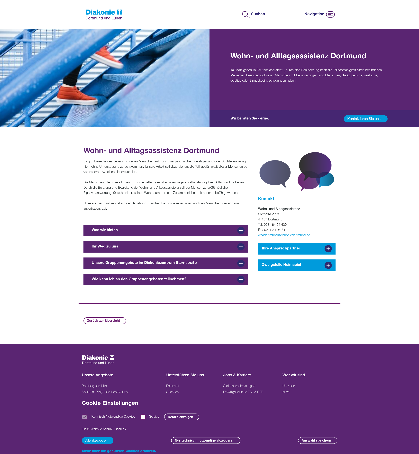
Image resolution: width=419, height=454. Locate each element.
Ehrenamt (172, 386)
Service (154, 417)
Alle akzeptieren (96, 441)
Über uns (288, 386)
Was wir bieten (105, 230)
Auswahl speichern (316, 441)
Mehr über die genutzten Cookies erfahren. (119, 451)
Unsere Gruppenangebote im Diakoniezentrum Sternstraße (144, 263)
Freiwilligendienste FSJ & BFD (243, 392)
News (286, 392)
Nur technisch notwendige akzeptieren (204, 441)
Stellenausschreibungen (239, 386)
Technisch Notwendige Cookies (113, 417)
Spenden (172, 392)
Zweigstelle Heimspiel (281, 265)
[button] (412, 447)
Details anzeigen (180, 417)
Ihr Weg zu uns (105, 247)
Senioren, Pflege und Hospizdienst (105, 392)
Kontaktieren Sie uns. (364, 119)
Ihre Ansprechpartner (281, 249)
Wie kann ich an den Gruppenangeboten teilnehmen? (139, 279)
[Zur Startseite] (103, 14)
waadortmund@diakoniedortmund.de (284, 235)
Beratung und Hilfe (94, 386)
